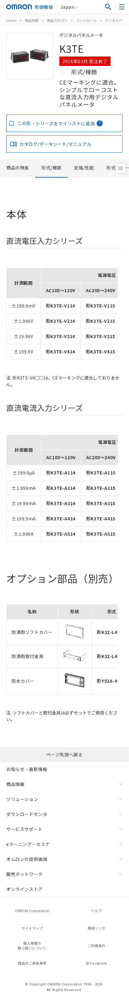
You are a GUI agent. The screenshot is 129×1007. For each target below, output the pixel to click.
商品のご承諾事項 (32, 962)
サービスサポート (24, 829)
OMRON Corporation (32, 910)
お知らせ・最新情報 (26, 769)
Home (11, 20)
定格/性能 (84, 168)
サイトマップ (32, 928)
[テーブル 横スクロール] (62, 265)
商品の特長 (17, 168)
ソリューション (22, 799)
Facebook (98, 962)
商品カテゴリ (57, 20)
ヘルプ (96, 910)
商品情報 (31, 20)
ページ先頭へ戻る (64, 754)
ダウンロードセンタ (26, 814)
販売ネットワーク (24, 874)
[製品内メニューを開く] (121, 168)
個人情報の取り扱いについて (32, 946)
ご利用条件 (97, 945)
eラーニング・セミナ (28, 844)
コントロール (86, 20)
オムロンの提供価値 (26, 859)
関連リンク (97, 928)
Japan (67, 7)
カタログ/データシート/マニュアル (55, 144)
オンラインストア (24, 889)
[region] (64, 311)
